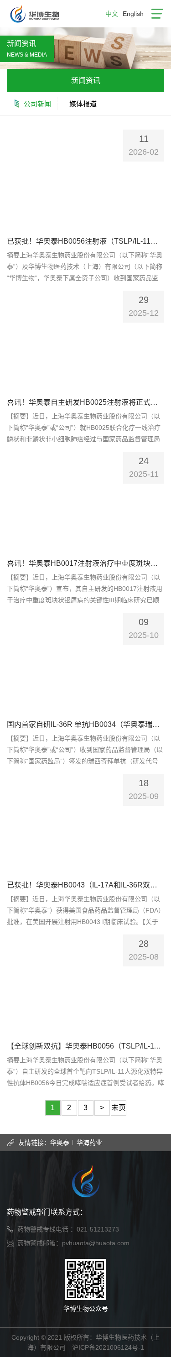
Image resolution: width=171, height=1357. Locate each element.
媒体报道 (83, 104)
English (133, 13)
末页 (118, 1108)
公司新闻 (37, 104)
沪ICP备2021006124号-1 (108, 1347)
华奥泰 (59, 1142)
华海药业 (89, 1142)
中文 (111, 13)
